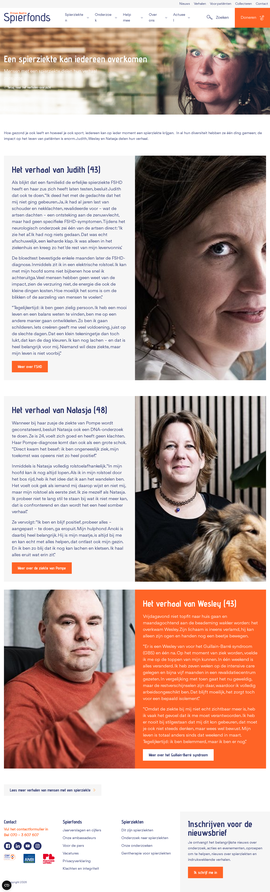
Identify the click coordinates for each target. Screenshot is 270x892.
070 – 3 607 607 (24, 835)
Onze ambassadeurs (79, 838)
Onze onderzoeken (136, 846)
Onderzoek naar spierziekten (144, 838)
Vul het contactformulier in (26, 829)
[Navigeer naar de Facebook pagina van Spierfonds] (8, 846)
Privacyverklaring (77, 861)
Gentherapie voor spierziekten (146, 853)
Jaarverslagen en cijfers (82, 830)
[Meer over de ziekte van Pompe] (200, 489)
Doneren (248, 18)
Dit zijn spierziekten (137, 830)
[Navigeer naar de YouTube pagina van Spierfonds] (28, 846)
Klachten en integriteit (81, 869)
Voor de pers (73, 846)
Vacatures (71, 853)
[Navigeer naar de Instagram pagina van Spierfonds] (38, 846)
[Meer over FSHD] (200, 268)
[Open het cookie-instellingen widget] (6, 885)
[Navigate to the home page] (27, 18)
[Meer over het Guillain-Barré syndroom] (69, 679)
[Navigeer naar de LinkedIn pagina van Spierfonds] (18, 846)
